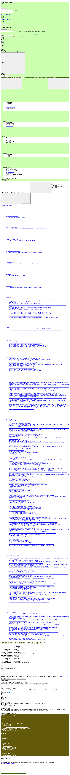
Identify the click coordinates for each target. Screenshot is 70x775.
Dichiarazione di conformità (15, 420)
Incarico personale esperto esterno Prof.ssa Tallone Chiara (21, 409)
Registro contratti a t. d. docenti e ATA (17, 511)
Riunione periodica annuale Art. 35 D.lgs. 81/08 (19, 486)
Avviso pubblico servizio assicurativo (17, 298)
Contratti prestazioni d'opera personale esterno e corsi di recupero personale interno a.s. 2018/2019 (30, 599)
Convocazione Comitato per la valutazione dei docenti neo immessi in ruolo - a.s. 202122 (28, 556)
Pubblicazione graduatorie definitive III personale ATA (20, 365)
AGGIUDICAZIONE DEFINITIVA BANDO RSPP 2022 (21, 582)
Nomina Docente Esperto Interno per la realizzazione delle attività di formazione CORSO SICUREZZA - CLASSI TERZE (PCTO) (37, 592)
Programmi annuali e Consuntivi (13, 251)
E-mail (14, 31)
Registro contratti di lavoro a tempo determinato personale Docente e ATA (25, 465)
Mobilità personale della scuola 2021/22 (17, 451)
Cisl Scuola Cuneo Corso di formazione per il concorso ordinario (23, 485)
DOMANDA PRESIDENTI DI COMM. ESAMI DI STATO (22, 571)
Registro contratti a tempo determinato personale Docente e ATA (23, 512)
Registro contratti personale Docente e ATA (18, 457)
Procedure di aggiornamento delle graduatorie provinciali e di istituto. (23, 560)
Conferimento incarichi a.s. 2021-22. (17, 577)
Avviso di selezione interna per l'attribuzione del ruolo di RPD (22, 525)
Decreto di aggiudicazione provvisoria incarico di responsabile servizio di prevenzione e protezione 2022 (31, 585)
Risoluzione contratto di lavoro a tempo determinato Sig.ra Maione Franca (25, 508)
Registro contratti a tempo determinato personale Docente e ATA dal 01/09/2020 (26, 462)
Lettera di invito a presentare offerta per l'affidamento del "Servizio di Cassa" (25, 316)
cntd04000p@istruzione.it (17, 727)
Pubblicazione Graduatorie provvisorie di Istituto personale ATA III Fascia (25, 370)
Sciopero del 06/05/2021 (14, 436)
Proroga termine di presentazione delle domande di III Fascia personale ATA (25, 441)
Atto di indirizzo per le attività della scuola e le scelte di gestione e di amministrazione (27, 516)
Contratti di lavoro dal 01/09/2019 (16, 494)
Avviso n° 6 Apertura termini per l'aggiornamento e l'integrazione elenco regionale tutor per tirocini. (30, 463)
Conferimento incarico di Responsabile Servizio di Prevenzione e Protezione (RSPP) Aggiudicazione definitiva (33, 328)
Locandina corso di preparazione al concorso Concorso (20, 490)
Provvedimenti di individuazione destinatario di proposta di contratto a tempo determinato (28, 484)
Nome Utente (16, 10)
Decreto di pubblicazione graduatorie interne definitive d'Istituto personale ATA (26, 362)
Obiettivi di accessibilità (8, 749)
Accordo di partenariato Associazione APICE (18, 537)
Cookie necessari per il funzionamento (9, 688)
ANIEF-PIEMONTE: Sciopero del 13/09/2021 (19, 432)
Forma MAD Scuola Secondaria (16, 492)
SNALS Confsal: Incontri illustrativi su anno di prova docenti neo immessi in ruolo (26, 263)
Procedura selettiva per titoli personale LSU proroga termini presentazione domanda (27, 483)
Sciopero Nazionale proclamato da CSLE (18, 618)
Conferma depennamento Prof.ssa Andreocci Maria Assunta (22, 509)
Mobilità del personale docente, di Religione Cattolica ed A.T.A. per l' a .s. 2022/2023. (27, 626)
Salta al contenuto (4, 1)
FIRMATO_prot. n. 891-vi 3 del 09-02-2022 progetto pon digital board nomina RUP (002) (28, 629)
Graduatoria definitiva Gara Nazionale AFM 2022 (19, 423)
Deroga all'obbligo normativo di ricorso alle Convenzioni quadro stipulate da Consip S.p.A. (28, 566)
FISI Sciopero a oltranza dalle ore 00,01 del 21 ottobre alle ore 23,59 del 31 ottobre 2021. (28, 594)
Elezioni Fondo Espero (14, 539)
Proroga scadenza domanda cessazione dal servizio (20, 481)
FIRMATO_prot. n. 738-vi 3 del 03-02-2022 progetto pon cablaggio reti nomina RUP (27, 633)
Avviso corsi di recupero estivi (15, 503)
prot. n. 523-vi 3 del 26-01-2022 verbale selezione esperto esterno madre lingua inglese (27, 581)
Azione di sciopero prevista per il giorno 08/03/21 (19, 456)
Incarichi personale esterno (12, 227)
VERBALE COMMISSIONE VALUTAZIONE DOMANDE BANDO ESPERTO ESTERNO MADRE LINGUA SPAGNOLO (37, 567)
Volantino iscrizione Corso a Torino (16, 489)
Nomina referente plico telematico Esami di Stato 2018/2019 (22, 506)
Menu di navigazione (26, 203)
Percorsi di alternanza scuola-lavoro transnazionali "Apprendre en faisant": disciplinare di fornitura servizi (31, 545)
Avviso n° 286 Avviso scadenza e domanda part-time (20, 479)
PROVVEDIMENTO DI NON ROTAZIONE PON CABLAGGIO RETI (25, 303)
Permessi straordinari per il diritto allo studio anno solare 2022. (22, 596)
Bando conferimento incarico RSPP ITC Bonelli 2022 (20, 588)
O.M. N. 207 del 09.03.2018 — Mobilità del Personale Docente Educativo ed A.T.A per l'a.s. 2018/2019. (31, 544)
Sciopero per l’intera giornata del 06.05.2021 (18, 440)
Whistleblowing (6, 750)
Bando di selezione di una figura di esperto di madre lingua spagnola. (23, 572)
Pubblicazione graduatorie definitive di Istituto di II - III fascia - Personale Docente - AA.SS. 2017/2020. (31, 346)
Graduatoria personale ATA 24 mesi (16, 450)
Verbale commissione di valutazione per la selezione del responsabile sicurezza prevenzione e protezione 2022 (32, 583)
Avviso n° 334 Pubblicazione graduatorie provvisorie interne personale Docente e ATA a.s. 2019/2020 (31, 470)
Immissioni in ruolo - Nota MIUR (16, 497)
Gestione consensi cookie (8, 752)
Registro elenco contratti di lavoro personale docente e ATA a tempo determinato (26, 507)
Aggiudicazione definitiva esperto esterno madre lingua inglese (22, 587)
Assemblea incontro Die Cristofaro (16, 491)
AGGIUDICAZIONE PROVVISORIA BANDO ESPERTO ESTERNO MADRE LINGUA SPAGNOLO (32, 392)
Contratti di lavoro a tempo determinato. (17, 478)
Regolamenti (9, 274)
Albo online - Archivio (57, 184)
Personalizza (3, 678)
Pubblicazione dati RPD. (14, 505)
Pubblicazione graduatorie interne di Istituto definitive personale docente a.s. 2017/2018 (27, 531)
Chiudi (2, 41)
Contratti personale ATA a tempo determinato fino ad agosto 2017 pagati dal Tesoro (27, 639)
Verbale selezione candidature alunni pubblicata (19, 541)
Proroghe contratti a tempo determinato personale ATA (20, 638)
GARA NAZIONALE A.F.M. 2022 (16, 308)
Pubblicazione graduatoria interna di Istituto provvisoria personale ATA (24, 528)
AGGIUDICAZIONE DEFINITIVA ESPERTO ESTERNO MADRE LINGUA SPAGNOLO (29, 228)
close (2, 89)
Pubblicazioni (55, 185)
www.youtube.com (5, 692)
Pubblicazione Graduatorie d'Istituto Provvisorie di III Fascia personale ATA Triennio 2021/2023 (29, 359)
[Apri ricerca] (58, 83)
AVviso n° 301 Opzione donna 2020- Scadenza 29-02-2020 (22, 476)
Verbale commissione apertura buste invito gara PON (20, 542)
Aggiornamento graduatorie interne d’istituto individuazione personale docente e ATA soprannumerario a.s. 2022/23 (34, 624)
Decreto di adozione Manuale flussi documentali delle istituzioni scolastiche (25, 430)
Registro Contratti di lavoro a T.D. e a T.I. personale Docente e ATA (23, 452)
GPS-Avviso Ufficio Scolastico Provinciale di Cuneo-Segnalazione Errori (24, 464)
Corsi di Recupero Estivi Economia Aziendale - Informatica (21, 502)
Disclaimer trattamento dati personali (8, 763)
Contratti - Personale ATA (11, 612)
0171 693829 (8, 724)
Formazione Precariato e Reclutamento (17, 275)
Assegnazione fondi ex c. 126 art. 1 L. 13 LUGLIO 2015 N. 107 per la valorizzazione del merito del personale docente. (34, 524)
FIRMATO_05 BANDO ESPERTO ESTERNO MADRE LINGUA (24, 311)
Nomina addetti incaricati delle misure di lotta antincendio (21, 431)
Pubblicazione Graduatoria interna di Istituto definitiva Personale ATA (24, 526)
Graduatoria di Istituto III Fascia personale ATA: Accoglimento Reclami (24, 358)
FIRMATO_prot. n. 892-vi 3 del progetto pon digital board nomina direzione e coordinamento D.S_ (30, 628)
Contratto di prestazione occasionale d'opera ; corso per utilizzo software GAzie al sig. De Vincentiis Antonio (32, 533)
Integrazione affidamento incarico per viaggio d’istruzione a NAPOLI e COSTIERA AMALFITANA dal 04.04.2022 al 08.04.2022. (37, 404)
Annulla (2, 75)
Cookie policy (6, 743)
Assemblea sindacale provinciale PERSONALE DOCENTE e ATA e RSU (25, 613)
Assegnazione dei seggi (14, 389)
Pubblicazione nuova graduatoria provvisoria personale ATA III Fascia (24, 369)
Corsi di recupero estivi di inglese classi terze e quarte (20, 498)
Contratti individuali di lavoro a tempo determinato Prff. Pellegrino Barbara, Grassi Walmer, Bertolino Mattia (32, 598)
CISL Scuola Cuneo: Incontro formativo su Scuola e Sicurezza (22, 487)
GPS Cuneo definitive (13, 341)
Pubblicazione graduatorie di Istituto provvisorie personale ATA (22, 363)
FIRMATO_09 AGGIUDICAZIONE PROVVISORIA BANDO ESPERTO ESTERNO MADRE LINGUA (32, 580)
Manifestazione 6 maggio (14, 439)
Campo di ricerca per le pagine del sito (9, 192)
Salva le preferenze (11, 713)
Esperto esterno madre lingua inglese (17, 314)
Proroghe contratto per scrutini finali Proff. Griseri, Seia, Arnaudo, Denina (25, 600)
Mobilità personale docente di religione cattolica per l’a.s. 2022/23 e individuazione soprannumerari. (30, 576)
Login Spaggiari (36, 34)
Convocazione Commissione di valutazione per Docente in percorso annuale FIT (26, 287)
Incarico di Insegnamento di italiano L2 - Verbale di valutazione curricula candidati (26, 520)
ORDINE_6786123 (13, 302)
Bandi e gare (9, 297)
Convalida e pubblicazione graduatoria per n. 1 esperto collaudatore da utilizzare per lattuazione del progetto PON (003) (34, 393)
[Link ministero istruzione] (7, 2)
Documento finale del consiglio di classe (17, 421)
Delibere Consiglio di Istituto (12, 239)
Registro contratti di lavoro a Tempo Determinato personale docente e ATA (25, 435)
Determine (8, 327)
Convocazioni (9, 286)
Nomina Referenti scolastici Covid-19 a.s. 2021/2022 (20, 593)
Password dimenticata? (5, 14)
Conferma (7, 75)
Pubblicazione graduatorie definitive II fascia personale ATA (22, 366)
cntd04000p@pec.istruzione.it (18, 728)
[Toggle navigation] (11, 83)
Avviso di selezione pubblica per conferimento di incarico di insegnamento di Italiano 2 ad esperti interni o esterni (33, 522)
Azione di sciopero (13, 453)
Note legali (5, 744)
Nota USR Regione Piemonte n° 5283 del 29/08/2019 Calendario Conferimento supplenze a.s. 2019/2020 (31, 495)
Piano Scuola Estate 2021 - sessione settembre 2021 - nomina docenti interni (25, 252)
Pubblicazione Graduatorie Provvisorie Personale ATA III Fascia (22, 360)
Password (15, 11)
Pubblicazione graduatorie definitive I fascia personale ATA (21, 368)
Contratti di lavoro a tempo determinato (17, 597)
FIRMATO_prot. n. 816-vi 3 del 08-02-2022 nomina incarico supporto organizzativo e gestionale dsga (31, 630)
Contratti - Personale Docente (12, 555)
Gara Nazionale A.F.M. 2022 (15, 426)
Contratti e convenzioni (11, 381)
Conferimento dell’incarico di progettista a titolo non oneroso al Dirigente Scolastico (27, 407)
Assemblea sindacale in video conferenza (17, 403)
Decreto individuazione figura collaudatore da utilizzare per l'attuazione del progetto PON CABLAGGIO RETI (33, 390)
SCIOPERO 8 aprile (13, 623)
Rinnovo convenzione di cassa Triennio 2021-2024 (20, 448)
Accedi (2, 3)
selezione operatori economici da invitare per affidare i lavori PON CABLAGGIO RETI (28, 615)
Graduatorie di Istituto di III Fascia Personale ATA (19, 454)
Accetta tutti (21, 678)
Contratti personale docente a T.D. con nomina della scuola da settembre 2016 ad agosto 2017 (29, 602)
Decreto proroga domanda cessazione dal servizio (19, 480)
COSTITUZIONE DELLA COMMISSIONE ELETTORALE (22, 240)
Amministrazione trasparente (9, 753)
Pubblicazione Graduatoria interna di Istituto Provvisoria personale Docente (25, 534)
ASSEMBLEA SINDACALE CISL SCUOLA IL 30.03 (21, 570)
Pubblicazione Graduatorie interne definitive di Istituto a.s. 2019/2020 (24, 467)
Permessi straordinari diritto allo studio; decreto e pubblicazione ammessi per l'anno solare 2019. (29, 517)
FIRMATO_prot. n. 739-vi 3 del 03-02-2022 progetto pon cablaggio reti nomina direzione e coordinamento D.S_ (33, 632)
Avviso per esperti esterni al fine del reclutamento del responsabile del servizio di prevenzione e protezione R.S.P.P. (33, 317)
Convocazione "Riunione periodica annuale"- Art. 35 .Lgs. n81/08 (23, 514)
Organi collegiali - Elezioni (12, 216)
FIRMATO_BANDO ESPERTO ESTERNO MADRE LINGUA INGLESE (25, 309)
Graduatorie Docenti (10, 340)
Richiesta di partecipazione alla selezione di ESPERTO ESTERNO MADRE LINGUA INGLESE (30, 312)
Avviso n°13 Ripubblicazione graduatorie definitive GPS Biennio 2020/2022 (25, 343)
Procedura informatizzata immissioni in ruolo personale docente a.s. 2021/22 (25, 434)
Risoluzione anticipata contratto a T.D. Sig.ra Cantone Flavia (22, 445)
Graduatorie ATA (10, 357)
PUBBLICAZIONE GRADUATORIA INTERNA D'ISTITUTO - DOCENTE (26, 569)
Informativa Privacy (7, 746)
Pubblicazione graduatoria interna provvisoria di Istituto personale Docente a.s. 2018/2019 (28, 345)
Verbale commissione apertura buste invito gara (19, 540)
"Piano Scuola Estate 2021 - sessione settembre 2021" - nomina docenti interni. (26, 634)
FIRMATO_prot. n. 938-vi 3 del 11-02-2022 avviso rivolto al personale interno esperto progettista (30, 307)
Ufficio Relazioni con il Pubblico (10, 747)
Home (53, 182)
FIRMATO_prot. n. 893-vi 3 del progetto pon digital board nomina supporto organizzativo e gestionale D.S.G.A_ (33, 627)
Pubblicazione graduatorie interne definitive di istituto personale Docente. (24, 344)
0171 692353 (8, 725)
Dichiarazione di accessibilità (9, 748)
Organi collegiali (9, 262)
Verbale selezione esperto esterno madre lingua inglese (20, 591)
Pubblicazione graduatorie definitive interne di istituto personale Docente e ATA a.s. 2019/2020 (29, 469)
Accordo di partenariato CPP (15, 535)
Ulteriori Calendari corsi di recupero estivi (18, 501)
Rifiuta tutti (12, 678)
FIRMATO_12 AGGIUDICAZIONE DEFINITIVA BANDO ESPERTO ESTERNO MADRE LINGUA (32, 578)
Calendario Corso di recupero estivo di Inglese (19, 500)
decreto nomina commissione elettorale (17, 217)
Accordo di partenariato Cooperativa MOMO (18, 536)
